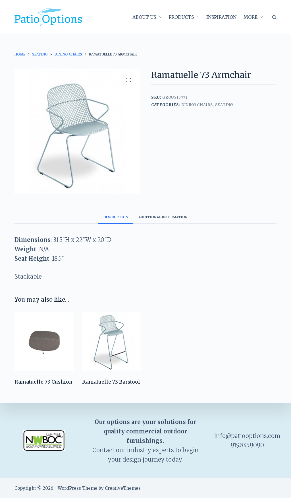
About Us (144, 17)
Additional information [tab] (163, 217)
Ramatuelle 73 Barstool (111, 382)
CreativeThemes (123, 488)
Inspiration (221, 17)
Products (181, 17)
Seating (224, 104)
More (250, 17)
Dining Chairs (197, 104)
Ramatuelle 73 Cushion (43, 382)
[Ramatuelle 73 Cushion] (44, 342)
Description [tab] (115, 217)
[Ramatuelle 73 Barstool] (111, 342)
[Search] (274, 17)
